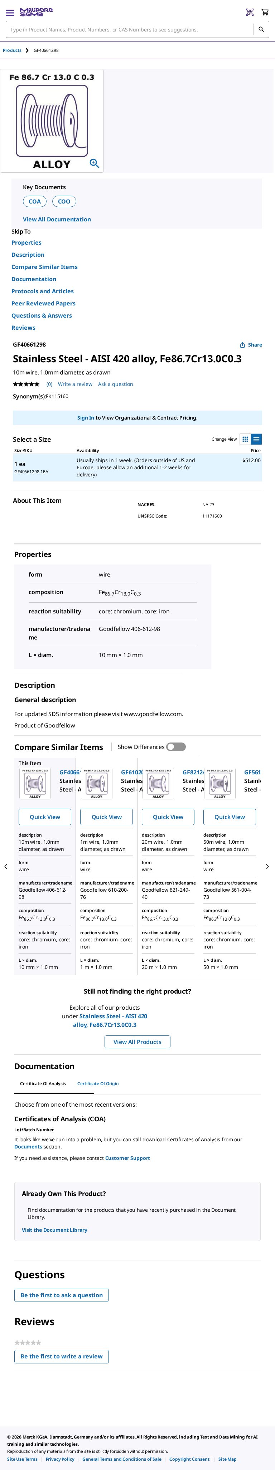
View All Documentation (57, 219)
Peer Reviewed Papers (43, 303)
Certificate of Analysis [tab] (43, 1084)
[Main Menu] (10, 12)
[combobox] (137, 29)
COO (64, 201)
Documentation (33, 279)
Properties (26, 242)
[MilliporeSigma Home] (36, 12)
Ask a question (115, 384)
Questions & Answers (41, 315)
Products (12, 50)
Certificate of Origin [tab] (98, 1084)
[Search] (261, 29)
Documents (28, 1146)
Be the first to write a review (64, 1357)
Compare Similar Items (44, 267)
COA (35, 201)
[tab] (18, 50)
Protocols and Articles (42, 291)
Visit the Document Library (54, 1229)
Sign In (85, 417)
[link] (22, 1459)
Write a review (75, 384)
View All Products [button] (137, 1042)
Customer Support (127, 1158)
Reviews (23, 328)
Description (27, 255)
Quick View (45, 817)
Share (255, 344)
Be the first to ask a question (61, 1295)
